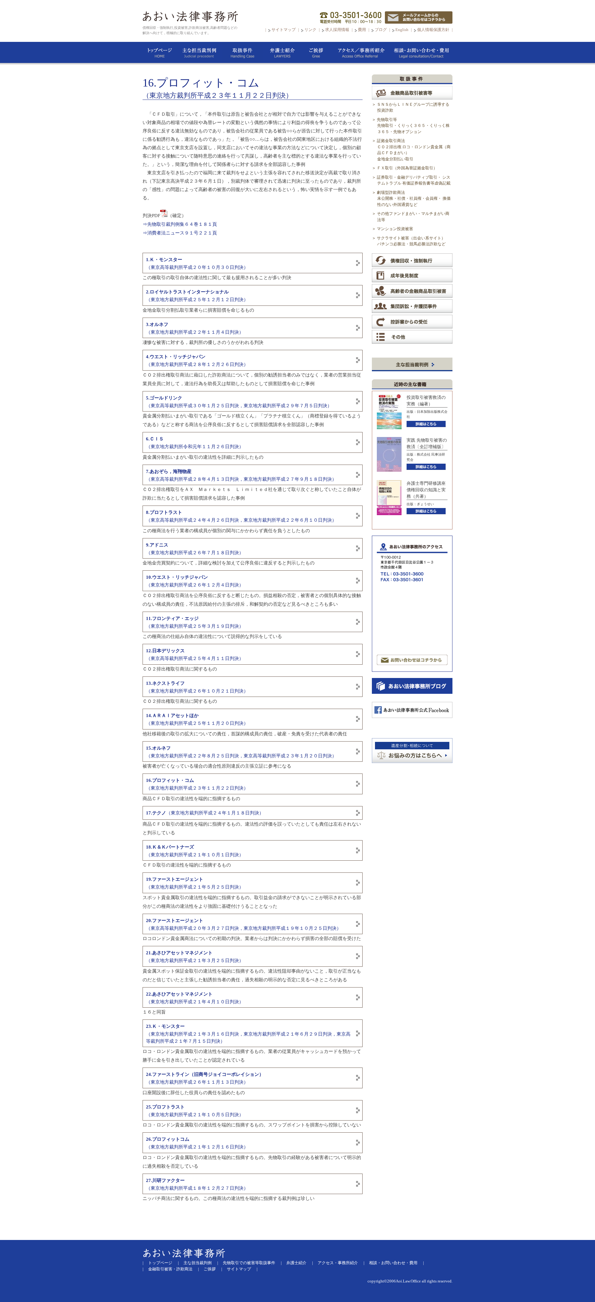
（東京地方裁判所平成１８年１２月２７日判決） (197, 1184)
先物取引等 (413, 125)
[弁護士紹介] (282, 53)
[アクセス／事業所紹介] (361, 53)
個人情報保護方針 (433, 29)
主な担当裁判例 (197, 1262)
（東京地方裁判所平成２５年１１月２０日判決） (197, 719)
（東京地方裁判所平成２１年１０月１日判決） (195, 851)
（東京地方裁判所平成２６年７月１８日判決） (195, 548)
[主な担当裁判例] (199, 53)
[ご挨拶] (316, 53)
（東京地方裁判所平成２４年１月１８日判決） (205, 812)
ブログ (381, 29)
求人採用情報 (337, 29)
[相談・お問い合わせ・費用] (421, 53)
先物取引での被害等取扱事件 (249, 1262)
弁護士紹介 (296, 1262)
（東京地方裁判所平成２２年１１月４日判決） (195, 328)
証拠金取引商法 (414, 149)
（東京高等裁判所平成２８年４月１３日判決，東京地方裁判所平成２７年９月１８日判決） (241, 475)
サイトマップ (283, 29)
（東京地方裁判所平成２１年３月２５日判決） (195, 956)
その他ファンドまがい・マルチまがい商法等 (413, 216)
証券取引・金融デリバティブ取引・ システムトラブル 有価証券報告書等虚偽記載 (414, 180)
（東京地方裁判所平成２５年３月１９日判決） (195, 622)
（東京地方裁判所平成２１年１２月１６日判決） (197, 1143)
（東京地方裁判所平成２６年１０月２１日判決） (197, 687)
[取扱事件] (242, 53)
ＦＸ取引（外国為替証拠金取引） (407, 168)
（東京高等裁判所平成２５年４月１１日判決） (195, 654)
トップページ (160, 1262)
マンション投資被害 (395, 228)
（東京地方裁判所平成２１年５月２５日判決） (195, 883)
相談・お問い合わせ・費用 (393, 1262)
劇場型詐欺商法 (414, 198)
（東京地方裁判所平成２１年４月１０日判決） (195, 998)
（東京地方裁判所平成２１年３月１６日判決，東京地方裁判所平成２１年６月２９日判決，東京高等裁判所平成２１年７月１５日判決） (248, 1034)
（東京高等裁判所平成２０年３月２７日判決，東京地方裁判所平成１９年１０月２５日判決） (243, 924)
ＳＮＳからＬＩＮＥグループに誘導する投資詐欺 (413, 107)
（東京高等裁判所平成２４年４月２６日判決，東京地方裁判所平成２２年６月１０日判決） (241, 516)
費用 (362, 29)
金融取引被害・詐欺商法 (170, 1269)
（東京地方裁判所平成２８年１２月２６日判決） (197, 360)
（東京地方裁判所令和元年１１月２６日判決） (195, 442)
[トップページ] (160, 53)
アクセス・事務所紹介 (338, 1262)
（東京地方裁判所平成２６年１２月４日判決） (195, 581)
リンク (310, 29)
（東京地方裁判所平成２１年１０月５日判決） (195, 1110)
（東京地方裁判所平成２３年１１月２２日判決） (197, 784)
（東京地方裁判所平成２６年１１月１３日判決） (205, 1078)
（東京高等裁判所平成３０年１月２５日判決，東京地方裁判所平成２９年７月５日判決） (239, 401)
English (401, 29)
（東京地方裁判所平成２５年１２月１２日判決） (197, 295)
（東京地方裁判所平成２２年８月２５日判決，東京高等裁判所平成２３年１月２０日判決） (241, 752)
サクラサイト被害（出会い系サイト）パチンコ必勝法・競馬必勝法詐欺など (411, 241)
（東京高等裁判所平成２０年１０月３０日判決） (197, 263)
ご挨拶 (210, 1269)
